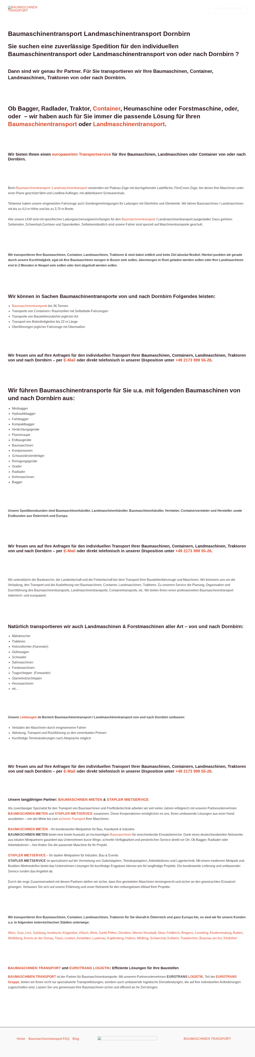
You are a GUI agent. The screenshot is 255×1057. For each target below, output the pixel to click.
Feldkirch (173, 932)
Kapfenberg (115, 938)
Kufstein (173, 938)
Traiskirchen (189, 938)
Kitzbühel (230, 938)
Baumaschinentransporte (78, 9)
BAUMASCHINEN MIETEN (80, 800)
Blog (76, 1038)
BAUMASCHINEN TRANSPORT (34, 968)
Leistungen (111, 9)
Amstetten (84, 938)
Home (21, 1038)
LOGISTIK (195, 976)
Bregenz (187, 932)
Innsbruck (54, 932)
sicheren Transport (72, 818)
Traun (59, 938)
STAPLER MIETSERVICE (128, 800)
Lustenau (99, 938)
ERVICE (40, 855)
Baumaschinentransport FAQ (48, 1038)
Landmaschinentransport (129, 124)
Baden (237, 932)
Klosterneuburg (220, 932)
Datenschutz (170, 9)
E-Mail (70, 360)
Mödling (142, 938)
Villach (83, 932)
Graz (20, 932)
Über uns (131, 9)
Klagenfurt (70, 932)
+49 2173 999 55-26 (193, 360)
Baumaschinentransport (43, 124)
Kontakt (149, 9)
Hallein (130, 938)
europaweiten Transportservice (81, 154)
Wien (11, 932)
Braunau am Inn (210, 938)
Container (106, 108)
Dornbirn (125, 932)
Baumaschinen (121, 834)
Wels (93, 932)
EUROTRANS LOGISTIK (89, 968)
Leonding (201, 932)
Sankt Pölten (108, 932)
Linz (28, 932)
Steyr (161, 932)
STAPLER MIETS (21, 855)
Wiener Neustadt (144, 932)
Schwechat (158, 938)
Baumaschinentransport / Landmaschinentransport (51, 188)
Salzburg (39, 932)
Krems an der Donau (38, 938)
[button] (227, 9)
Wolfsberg (15, 938)
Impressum (193, 9)
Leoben (70, 938)
